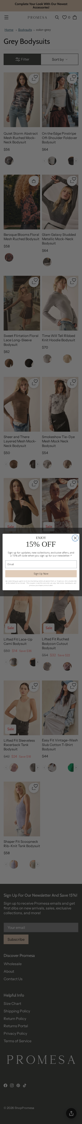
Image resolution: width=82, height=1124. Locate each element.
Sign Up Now (41, 573)
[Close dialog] (75, 538)
